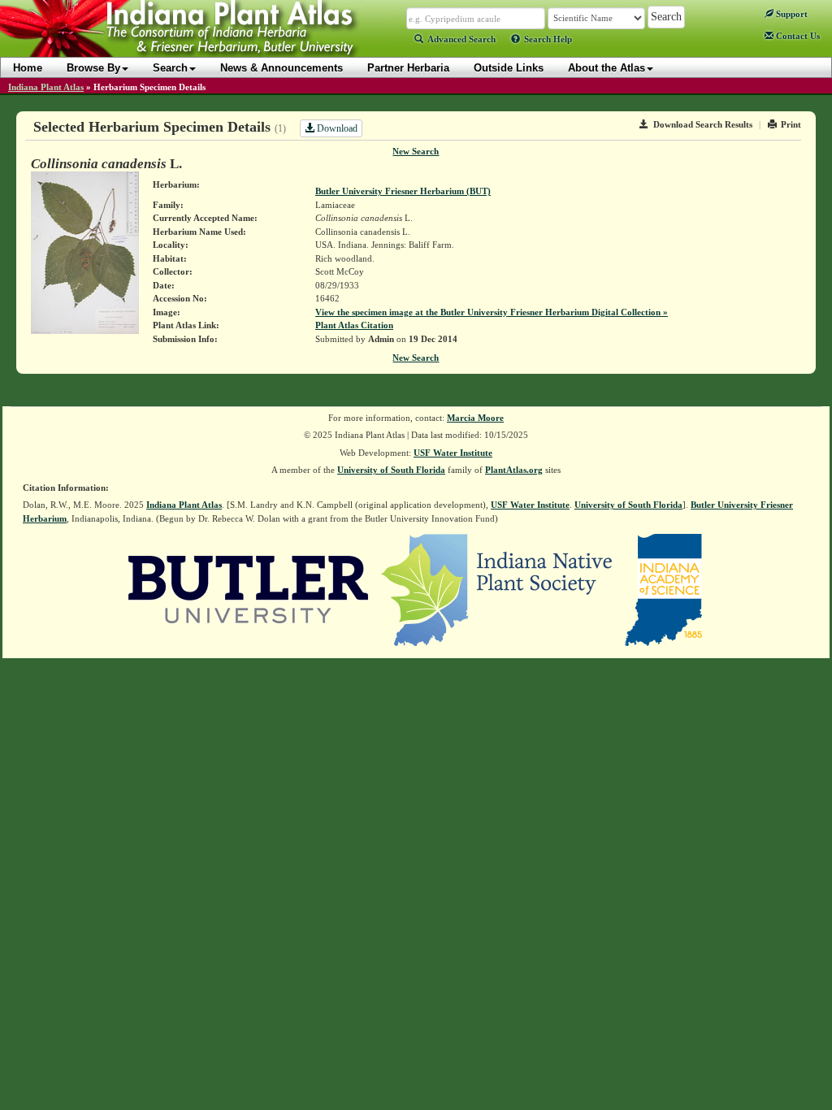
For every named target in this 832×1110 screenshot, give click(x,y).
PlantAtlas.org (514, 470)
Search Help (548, 39)
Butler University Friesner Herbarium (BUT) (403, 191)
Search (170, 68)
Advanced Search (461, 39)
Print (791, 124)
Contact (797, 36)
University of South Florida (391, 470)
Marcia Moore (475, 418)
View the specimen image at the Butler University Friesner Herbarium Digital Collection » (491, 312)
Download (336, 128)
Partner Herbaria (408, 68)
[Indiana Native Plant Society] (497, 589)
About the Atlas (606, 68)
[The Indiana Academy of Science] (663, 589)
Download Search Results (702, 124)
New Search (415, 151)
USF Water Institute (453, 452)
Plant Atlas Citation (354, 325)
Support (791, 14)
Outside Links (509, 68)
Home (27, 68)
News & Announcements (281, 68)
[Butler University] (248, 589)
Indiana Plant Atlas (46, 87)
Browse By (93, 68)
